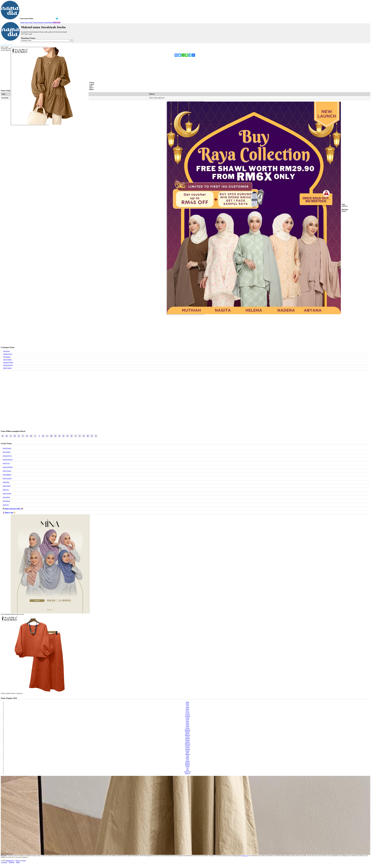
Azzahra (187, 745)
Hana (187, 709)
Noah (187, 724)
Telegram (11, 862)
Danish (187, 763)
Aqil (187, 756)
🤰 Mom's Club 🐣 (9, 512)
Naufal (187, 761)
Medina (187, 731)
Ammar (187, 740)
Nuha (187, 723)
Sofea (187, 704)
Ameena (187, 749)
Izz (187, 768)
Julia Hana (6, 351)
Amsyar (187, 773)
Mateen (187, 738)
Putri (187, 752)
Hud (187, 770)
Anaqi (187, 766)
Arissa (187, 747)
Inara (187, 721)
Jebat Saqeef (6, 452)
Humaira (187, 730)
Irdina (187, 758)
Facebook (4, 862)
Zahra (187, 726)
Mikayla (187, 735)
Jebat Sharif (6, 497)
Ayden (187, 737)
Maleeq (187, 754)
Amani (187, 751)
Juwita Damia (7, 359)
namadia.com (10, 860)
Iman (187, 702)
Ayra (187, 759)
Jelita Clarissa (7, 368)
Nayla (187, 711)
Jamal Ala (6, 505)
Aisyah (187, 714)
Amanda (187, 716)
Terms (24, 860)
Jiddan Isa (6, 490)
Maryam (187, 744)
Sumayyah (187, 771)
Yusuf (187, 707)
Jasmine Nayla (7, 354)
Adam (187, 718)
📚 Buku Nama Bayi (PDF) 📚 (13, 508)
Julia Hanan (6, 357)
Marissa (187, 765)
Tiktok (18, 862)
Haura (187, 733)
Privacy (17, 860)
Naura (187, 728)
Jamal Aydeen (7, 493)
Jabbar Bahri (6, 486)
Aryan (187, 712)
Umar (187, 719)
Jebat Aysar (6, 463)
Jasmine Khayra (8, 365)
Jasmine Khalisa (8, 362)
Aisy (187, 705)
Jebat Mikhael (7, 474)
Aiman (187, 742)
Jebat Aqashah (7, 478)
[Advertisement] (30, 31)
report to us (245, 855)
